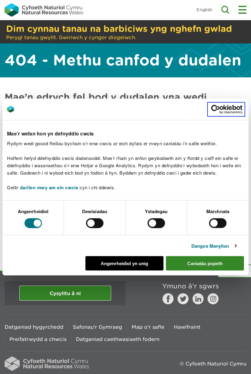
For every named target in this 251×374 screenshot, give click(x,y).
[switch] (94, 223)
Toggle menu (242, 10)
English (204, 10)
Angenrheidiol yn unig (124, 263)
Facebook (168, 298)
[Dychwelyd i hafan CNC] (44, 10)
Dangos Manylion (210, 245)
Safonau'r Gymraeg (97, 327)
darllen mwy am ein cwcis (49, 187)
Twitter (183, 298)
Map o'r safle (148, 327)
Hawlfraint (187, 327)
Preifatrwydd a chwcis (37, 339)
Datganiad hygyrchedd (34, 327)
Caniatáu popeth (205, 263)
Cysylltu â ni (65, 293)
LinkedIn (198, 298)
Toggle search (225, 10)
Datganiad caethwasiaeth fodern (117, 339)
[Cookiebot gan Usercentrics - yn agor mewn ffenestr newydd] (226, 109)
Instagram (213, 298)
